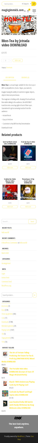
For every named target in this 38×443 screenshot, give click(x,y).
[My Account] (25, 11)
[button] (33, 19)
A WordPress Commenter (10, 242)
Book (3, 310)
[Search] (34, 295)
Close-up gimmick (7, 314)
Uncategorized (6, 263)
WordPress (20, 436)
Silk (3, 333)
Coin (3, 318)
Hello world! (5, 232)
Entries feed (5, 277)
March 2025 (5, 253)
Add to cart (17, 60)
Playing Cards (6, 330)
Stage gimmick (6, 337)
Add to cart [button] (10, 168)
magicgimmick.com (13, 10)
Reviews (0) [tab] (25, 77)
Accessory (5, 306)
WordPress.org (6, 285)
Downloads (9, 68)
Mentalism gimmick (7, 326)
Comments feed (7, 281)
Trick (3, 342)
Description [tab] (10, 77)
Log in (3, 273)
